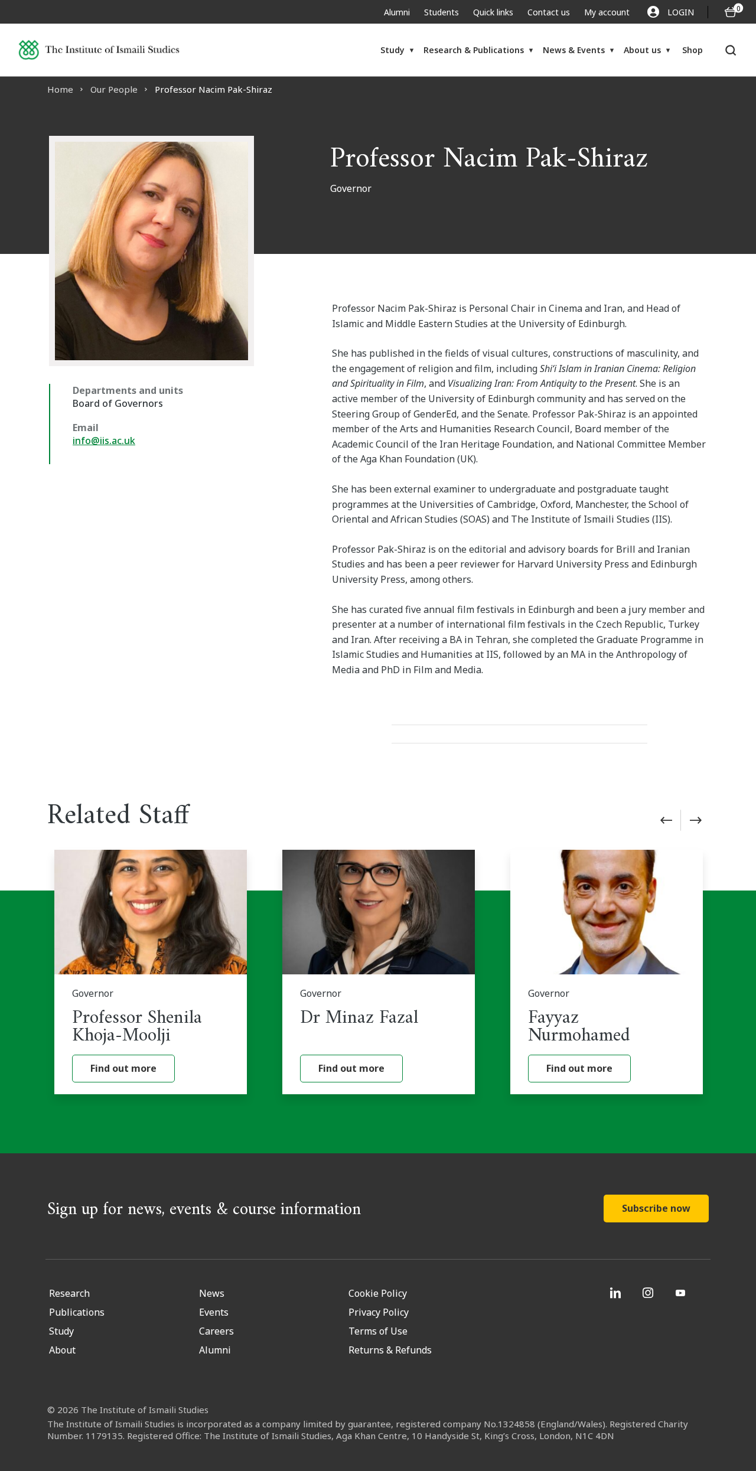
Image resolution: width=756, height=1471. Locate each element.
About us (642, 50)
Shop (692, 50)
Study (392, 50)
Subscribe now (656, 1208)
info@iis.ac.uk (104, 440)
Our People (114, 89)
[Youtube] (681, 1293)
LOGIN (680, 12)
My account (607, 12)
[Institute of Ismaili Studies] (99, 50)
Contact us (548, 12)
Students (441, 12)
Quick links (493, 12)
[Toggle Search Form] (731, 50)
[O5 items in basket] (731, 12)
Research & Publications (473, 50)
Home (60, 89)
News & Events (574, 50)
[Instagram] (649, 1293)
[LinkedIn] (617, 1293)
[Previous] (666, 820)
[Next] (696, 820)
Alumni (397, 12)
